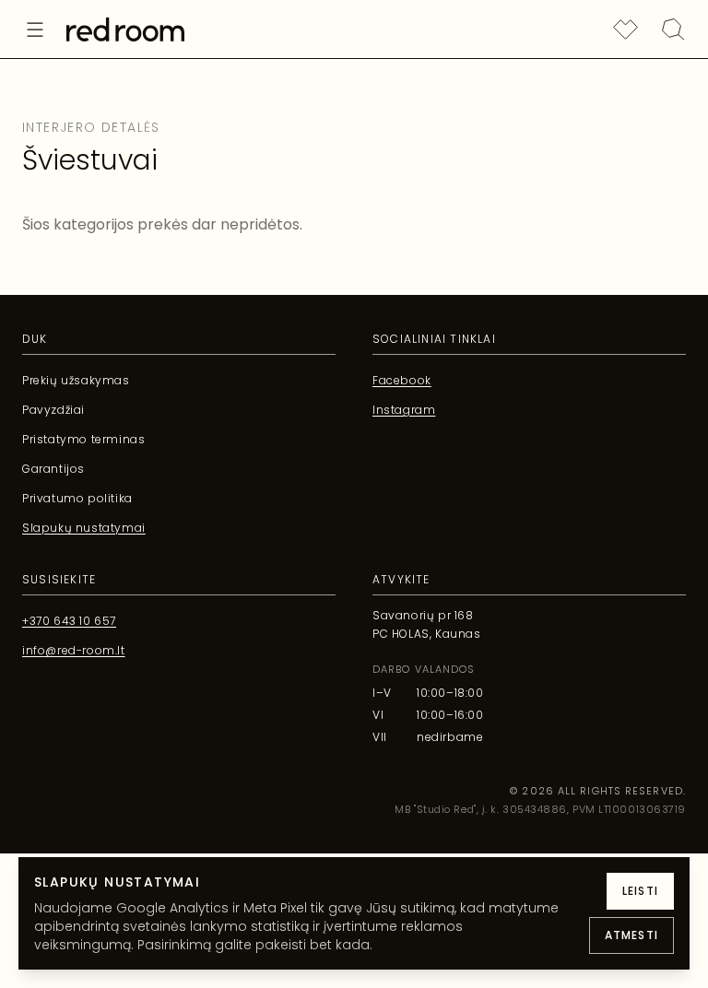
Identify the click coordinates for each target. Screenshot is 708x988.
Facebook (401, 380)
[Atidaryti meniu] (35, 29)
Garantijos (53, 468)
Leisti (640, 891)
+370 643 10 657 (69, 621)
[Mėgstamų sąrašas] (625, 29)
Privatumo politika (77, 498)
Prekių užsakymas (76, 380)
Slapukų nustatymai (84, 527)
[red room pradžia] (125, 29)
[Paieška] (673, 29)
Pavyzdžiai (53, 410)
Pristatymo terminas (83, 439)
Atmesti (631, 935)
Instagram (403, 410)
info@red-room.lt (73, 650)
